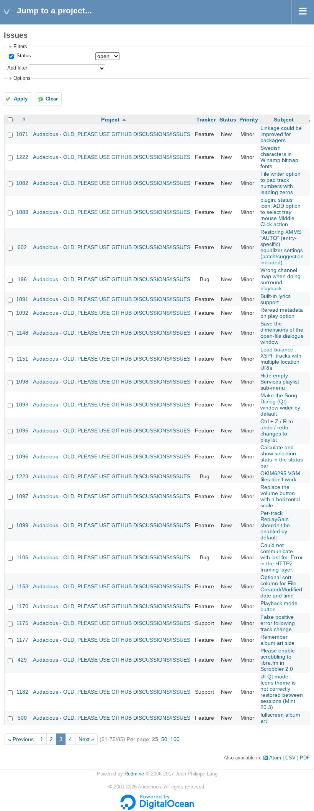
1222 (22, 157)
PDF (305, 758)
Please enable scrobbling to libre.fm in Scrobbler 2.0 (277, 660)
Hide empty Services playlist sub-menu (279, 381)
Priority (248, 120)
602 (22, 247)
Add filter (17, 68)
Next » (86, 739)
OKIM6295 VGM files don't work (280, 476)
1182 (22, 692)
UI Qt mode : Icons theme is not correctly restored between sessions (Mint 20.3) (281, 691)
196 (22, 279)
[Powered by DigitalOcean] (157, 808)
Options (22, 78)
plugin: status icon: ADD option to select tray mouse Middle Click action (280, 212)
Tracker (206, 120)
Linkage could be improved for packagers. (281, 134)
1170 (22, 606)
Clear (52, 99)
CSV (290, 758)
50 (164, 739)
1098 (22, 382)
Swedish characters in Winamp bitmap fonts (279, 157)
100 (175, 739)
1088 (22, 212)
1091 (22, 299)
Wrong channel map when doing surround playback (280, 279)
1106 (22, 557)
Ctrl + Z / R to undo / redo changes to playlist (276, 430)
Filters (20, 46)
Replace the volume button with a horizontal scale (280, 496)
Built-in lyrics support (275, 299)
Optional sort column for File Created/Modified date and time (281, 586)
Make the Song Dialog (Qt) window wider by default (280, 404)
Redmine (134, 774)
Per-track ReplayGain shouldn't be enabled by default (275, 525)
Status (23, 55)
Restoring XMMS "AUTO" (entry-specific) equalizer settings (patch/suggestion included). (282, 247)
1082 (22, 183)
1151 (22, 359)
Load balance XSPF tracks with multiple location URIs (280, 358)
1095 (22, 430)
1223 (22, 476)
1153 (22, 586)
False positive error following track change (277, 623)
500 (22, 718)
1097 (22, 496)
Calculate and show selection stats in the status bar (281, 456)
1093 (22, 404)
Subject (284, 120)
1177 (22, 640)
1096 (22, 456)
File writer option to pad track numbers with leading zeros (280, 183)
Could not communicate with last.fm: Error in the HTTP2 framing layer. (281, 557)
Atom (275, 758)
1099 (22, 525)
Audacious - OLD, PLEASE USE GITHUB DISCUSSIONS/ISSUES (111, 134)
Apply (21, 99)
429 (22, 660)
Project (110, 120)
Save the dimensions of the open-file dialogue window (282, 333)
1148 (22, 333)
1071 (22, 134)
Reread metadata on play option (281, 313)
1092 (22, 313)
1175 (22, 623)
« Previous (21, 739)
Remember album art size (277, 640)
